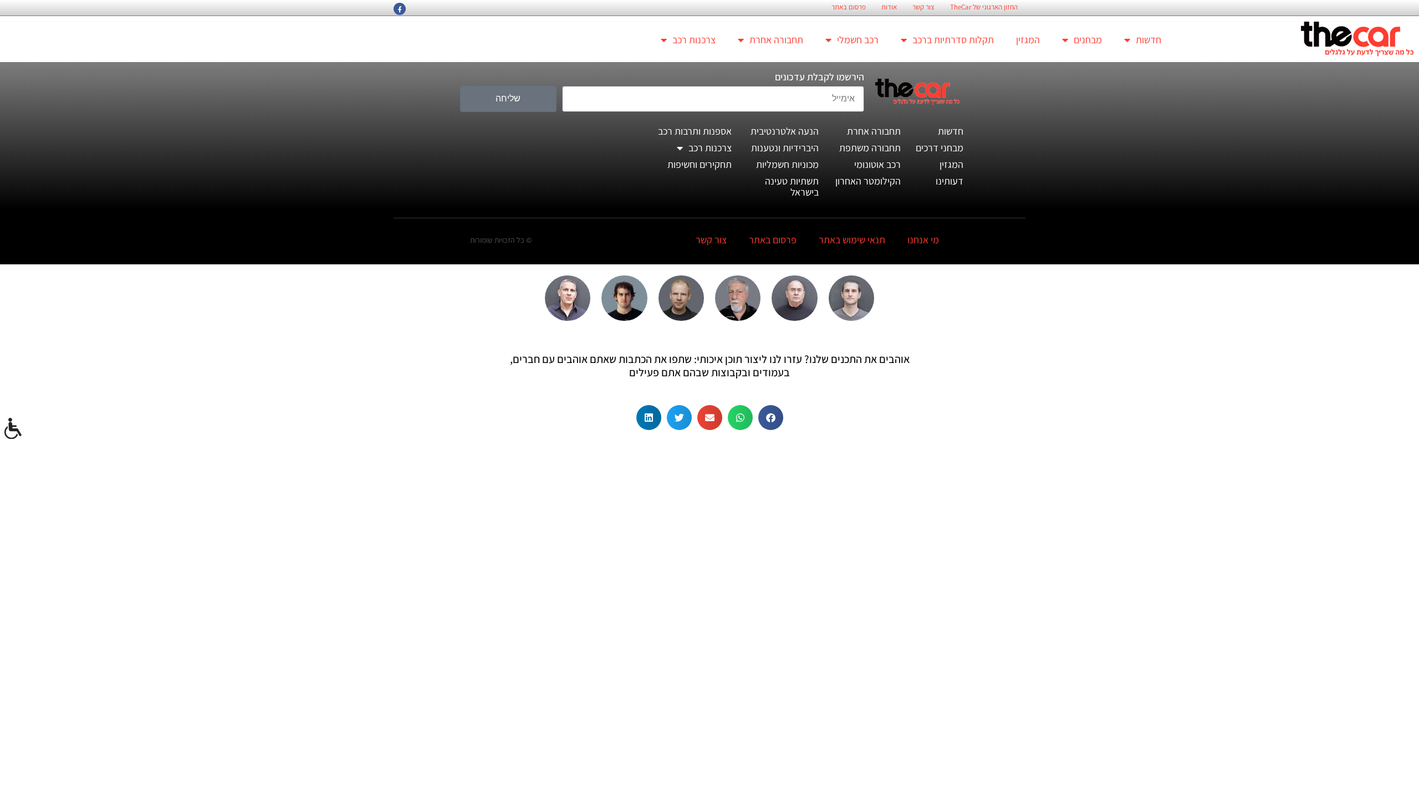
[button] (770, 417)
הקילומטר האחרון (868, 181)
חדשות (1148, 39)
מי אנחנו (923, 239)
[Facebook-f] (400, 9)
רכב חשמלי (858, 39)
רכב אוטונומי (877, 164)
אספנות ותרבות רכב (695, 131)
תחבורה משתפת (870, 147)
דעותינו (949, 181)
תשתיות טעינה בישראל (792, 186)
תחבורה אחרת (776, 39)
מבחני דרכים (939, 147)
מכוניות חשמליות (787, 164)
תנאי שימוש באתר (852, 239)
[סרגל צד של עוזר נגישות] (13, 429)
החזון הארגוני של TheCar (984, 7)
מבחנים (1088, 39)
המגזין (1028, 39)
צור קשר (923, 7)
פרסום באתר (848, 7)
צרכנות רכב (694, 39)
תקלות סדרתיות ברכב (953, 39)
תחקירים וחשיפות (699, 164)
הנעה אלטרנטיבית (785, 131)
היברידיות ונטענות (785, 147)
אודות (889, 7)
